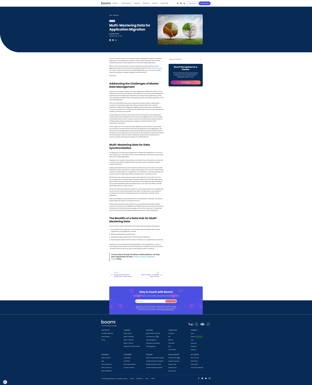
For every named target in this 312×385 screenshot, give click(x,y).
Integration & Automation (153, 343)
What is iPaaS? (128, 333)
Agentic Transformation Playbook (155, 358)
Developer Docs (172, 367)
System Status (172, 371)
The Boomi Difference (107, 333)
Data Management (151, 340)
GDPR (152, 378)
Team (192, 340)
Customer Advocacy (129, 367)
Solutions (136, 3)
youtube (206, 378)
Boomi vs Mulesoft (129, 336)
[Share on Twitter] (116, 40)
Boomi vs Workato (128, 340)
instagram (209, 378)
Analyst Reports (105, 336)
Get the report (185, 82)
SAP (169, 336)
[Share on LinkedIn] (110, 40)
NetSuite (170, 340)
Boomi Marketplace (106, 371)
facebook (199, 378)
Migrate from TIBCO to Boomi (132, 346)
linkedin (202, 378)
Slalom (113, 58)
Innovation (194, 346)
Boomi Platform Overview (153, 333)
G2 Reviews (127, 361)
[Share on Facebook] (113, 40)
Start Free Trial (195, 358)
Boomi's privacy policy (168, 309)
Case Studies (127, 358)
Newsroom (194, 343)
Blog (102, 361)
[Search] (178, 3)
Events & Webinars (106, 364)
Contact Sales (164, 3)
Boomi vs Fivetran (128, 343)
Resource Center (105, 358)
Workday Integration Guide (153, 364)
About (192, 333)
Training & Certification (197, 367)
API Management (151, 346)
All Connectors (172, 349)
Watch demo (192, 3)
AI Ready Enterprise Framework (154, 361)
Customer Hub (173, 358)
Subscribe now (171, 301)
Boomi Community (106, 367)
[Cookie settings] (5, 382)
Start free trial (205, 3)
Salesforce (171, 333)
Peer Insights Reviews (130, 364)
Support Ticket (172, 364)
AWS (169, 346)
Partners (154, 3)
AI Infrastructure (125, 3)
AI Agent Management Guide (154, 367)
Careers (196, 336)
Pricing (103, 340)
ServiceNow (171, 343)
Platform (115, 3)
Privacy (132, 378)
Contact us (193, 349)
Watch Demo (194, 361)
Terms (147, 378)
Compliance (139, 378)
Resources (146, 3)
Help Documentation (174, 361)
